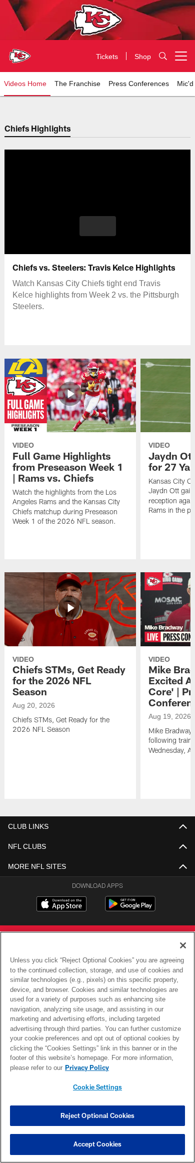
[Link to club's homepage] (20, 52)
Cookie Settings (97, 1087)
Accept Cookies (98, 1144)
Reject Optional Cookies (97, 1115)
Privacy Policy (85, 1067)
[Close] (183, 945)
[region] (97, 1047)
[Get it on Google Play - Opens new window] (130, 908)
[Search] (163, 56)
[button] (97, 226)
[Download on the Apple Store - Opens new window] (61, 904)
